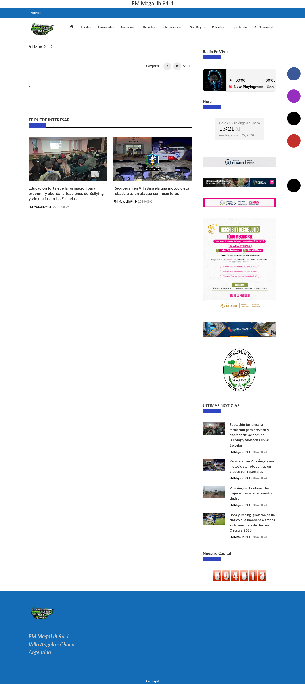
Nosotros (36, 13)
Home (37, 46)
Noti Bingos (197, 27)
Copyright (152, 681)
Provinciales (106, 27)
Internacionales (172, 27)
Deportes (149, 27)
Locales (86, 27)
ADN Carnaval (263, 27)
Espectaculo (239, 27)
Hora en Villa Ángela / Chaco (239, 123)
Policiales (218, 27)
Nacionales (128, 27)
